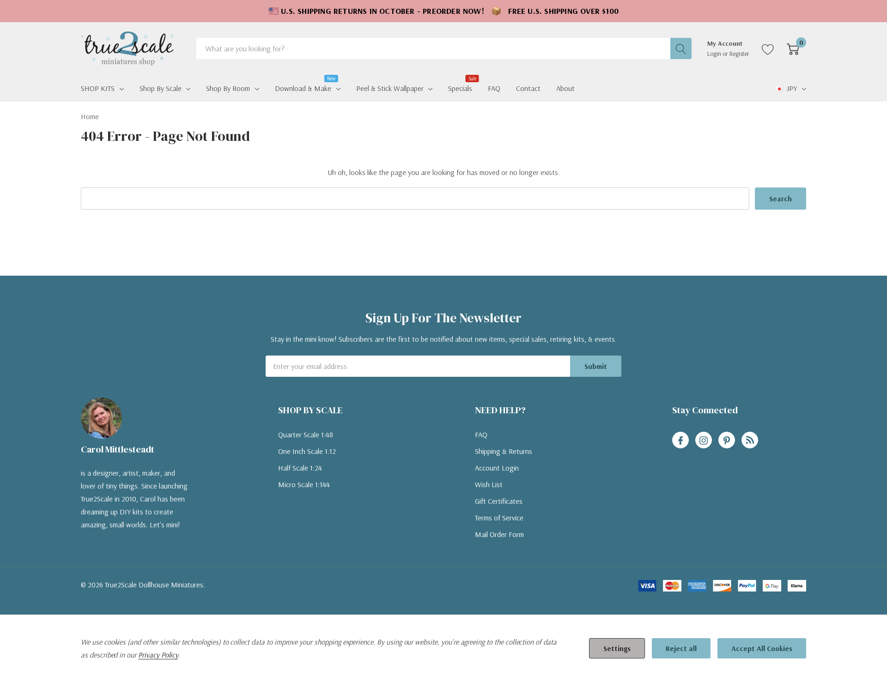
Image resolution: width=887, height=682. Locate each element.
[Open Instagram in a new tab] (703, 440)
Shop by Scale (161, 88)
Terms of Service (499, 517)
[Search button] (681, 48)
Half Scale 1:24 (300, 467)
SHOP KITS (98, 88)
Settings (617, 648)
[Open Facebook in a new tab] (680, 440)
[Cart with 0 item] (793, 48)
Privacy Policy (158, 654)
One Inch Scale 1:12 (307, 451)
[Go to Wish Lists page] (768, 48)
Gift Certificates (498, 501)
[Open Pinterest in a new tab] (727, 440)
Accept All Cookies (761, 648)
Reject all (681, 648)
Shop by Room (228, 88)
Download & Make (303, 87)
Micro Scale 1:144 (304, 484)
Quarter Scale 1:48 (305, 434)
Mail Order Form (499, 534)
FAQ (481, 434)
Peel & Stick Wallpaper (390, 88)
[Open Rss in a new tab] (750, 440)
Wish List (489, 484)
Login (715, 53)
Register (739, 53)
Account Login (497, 467)
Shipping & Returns (503, 451)
